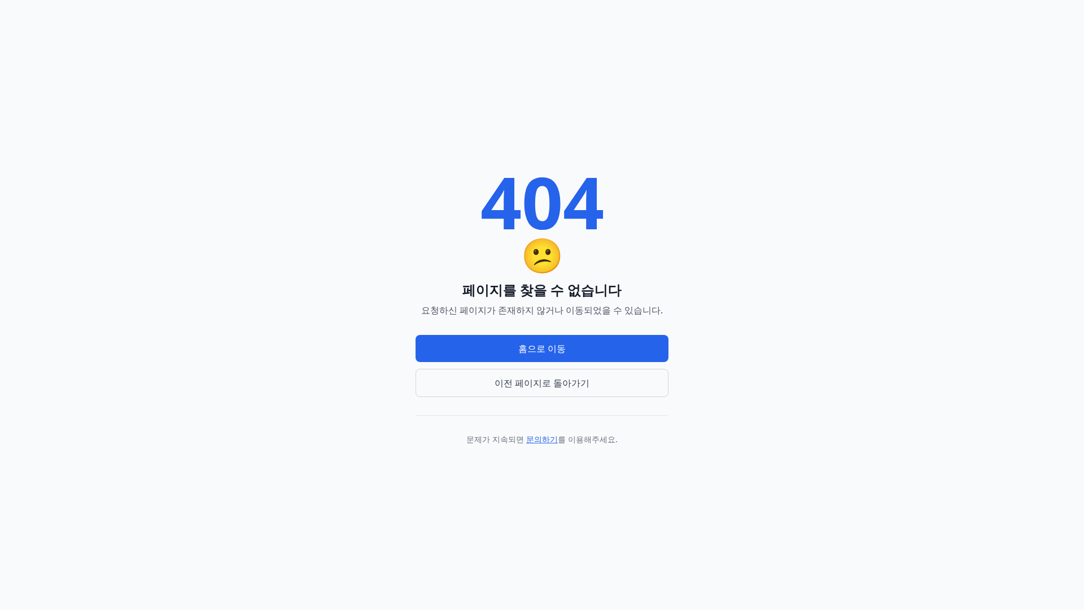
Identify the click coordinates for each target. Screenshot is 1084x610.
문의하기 (542, 439)
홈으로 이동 (542, 348)
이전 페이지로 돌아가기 (542, 383)
